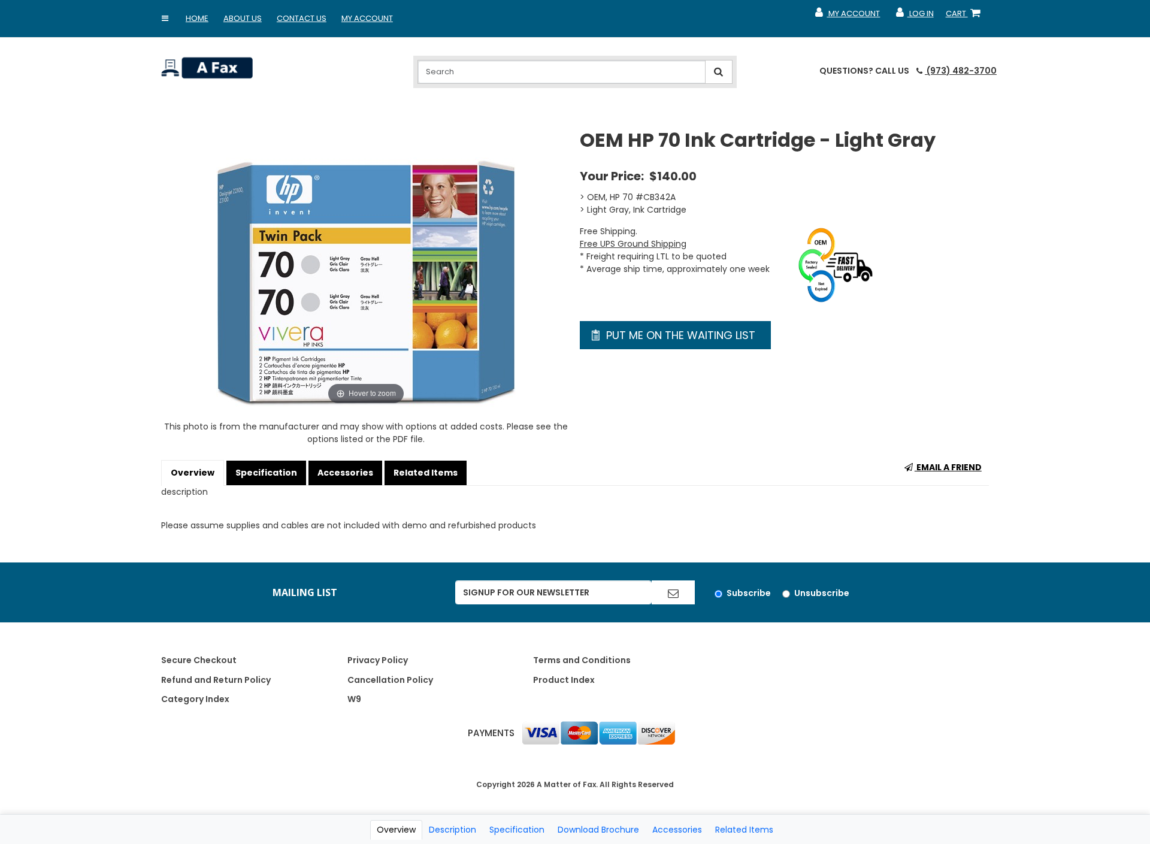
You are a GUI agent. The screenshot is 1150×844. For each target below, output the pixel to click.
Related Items (426, 473)
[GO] (673, 592)
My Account (367, 18)
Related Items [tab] (744, 830)
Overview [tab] (396, 830)
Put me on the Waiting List (679, 335)
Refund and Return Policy (216, 680)
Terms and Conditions (582, 660)
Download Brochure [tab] (598, 830)
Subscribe (749, 593)
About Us (242, 18)
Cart (965, 16)
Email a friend (948, 467)
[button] (165, 18)
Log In (913, 16)
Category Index (195, 699)
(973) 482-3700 (961, 71)
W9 (354, 699)
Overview (192, 473)
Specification (266, 473)
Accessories (345, 473)
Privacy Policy (377, 660)
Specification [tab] (516, 830)
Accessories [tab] (677, 830)
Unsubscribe (821, 593)
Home (197, 18)
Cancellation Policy (390, 680)
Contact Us (301, 18)
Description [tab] (452, 830)
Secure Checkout (199, 660)
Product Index (564, 680)
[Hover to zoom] (366, 267)
